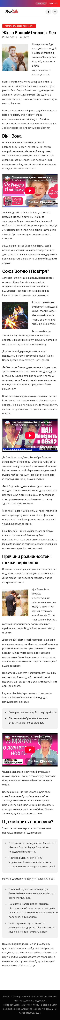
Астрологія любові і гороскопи (19, 26)
